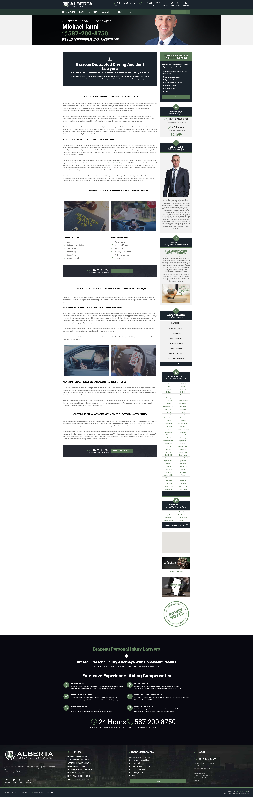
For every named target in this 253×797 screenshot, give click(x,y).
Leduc (169, 429)
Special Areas (168, 461)
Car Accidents (120, 242)
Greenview (183, 418)
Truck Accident (120, 258)
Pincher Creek (182, 446)
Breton (169, 512)
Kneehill (183, 421)
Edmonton (183, 409)
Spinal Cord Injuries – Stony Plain (79, 769)
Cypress (183, 406)
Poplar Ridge (183, 518)
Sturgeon (169, 469)
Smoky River (169, 458)
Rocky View (183, 452)
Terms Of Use (25, 792)
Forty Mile (183, 415)
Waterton (169, 481)
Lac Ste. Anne (182, 423)
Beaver (169, 389)
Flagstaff (183, 412)
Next (176, 97)
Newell (169, 438)
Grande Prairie (168, 418)
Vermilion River (169, 475)
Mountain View (183, 435)
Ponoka (168, 449)
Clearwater (182, 403)
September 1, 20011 (114, 163)
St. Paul (168, 464)
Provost (183, 449)
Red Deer (169, 452)
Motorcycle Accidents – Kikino (78, 776)
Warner (183, 478)
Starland (183, 464)
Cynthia (168, 515)
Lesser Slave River (183, 429)
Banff (169, 386)
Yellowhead (183, 489)
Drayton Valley (183, 515)
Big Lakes (183, 389)
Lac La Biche (169, 423)
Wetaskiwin (168, 484)
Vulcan (183, 475)
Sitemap (50, 792)
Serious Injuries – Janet (76, 766)
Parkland (183, 443)
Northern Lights (183, 438)
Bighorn (168, 392)
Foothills (169, 415)
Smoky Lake (183, 455)
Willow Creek (169, 486)
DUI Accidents (120, 248)
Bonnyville (169, 395)
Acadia (169, 383)
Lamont (183, 426)
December (168, 409)
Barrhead (183, 386)
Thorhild (168, 472)
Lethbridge (168, 432)
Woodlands (168, 489)
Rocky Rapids (168, 520)
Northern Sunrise (168, 441)
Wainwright (168, 478)
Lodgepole (168, 518)
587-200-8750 (87, 33)
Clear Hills (169, 403)
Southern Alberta (182, 458)
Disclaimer (38, 792)
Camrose (183, 398)
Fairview (168, 412)
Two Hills (183, 472)
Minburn (168, 435)
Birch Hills (183, 392)
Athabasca (182, 383)
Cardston (169, 401)
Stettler (168, 466)
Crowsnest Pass (168, 406)
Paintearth (168, 443)
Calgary (168, 398)
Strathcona (183, 466)
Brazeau (183, 395)
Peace (169, 446)
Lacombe (169, 426)
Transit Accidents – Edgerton (78, 779)
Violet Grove (183, 520)
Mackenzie (183, 432)
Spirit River (183, 461)
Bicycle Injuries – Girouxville (78, 756)
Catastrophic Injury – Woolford (79, 763)
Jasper (169, 421)
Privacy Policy (10, 792)
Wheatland (183, 484)
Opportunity (183, 441)
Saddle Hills (168, 455)
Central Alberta (183, 401)
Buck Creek (183, 512)
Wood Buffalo (183, 486)
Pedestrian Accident (122, 255)
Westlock (183, 481)
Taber (183, 469)
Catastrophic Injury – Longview (79, 760)
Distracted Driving (121, 245)
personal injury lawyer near (122, 79)
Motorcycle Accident (123, 252)
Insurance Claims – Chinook (77, 773)
